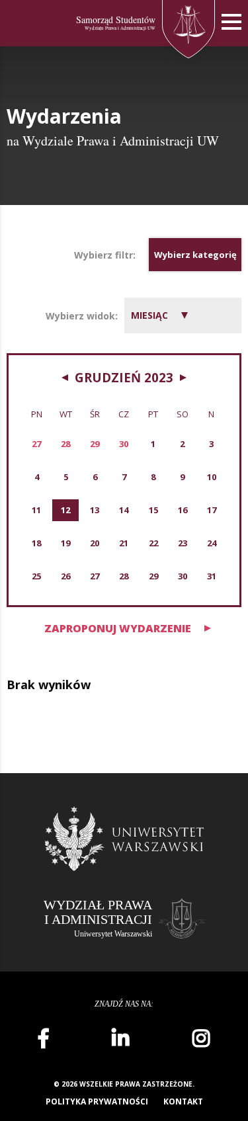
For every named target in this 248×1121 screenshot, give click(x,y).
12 (65, 510)
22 (153, 543)
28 (123, 576)
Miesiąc (149, 315)
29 (153, 576)
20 (94, 543)
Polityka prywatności (97, 1101)
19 (65, 543)
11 (36, 510)
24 (211, 543)
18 (36, 543)
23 (182, 543)
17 (211, 510)
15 (153, 510)
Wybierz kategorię (195, 255)
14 (123, 510)
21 (123, 543)
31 (211, 576)
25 (36, 576)
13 (94, 510)
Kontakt (183, 1101)
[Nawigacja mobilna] (231, 22)
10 (211, 477)
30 (182, 576)
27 (94, 576)
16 (182, 510)
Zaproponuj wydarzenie (117, 628)
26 (65, 576)
